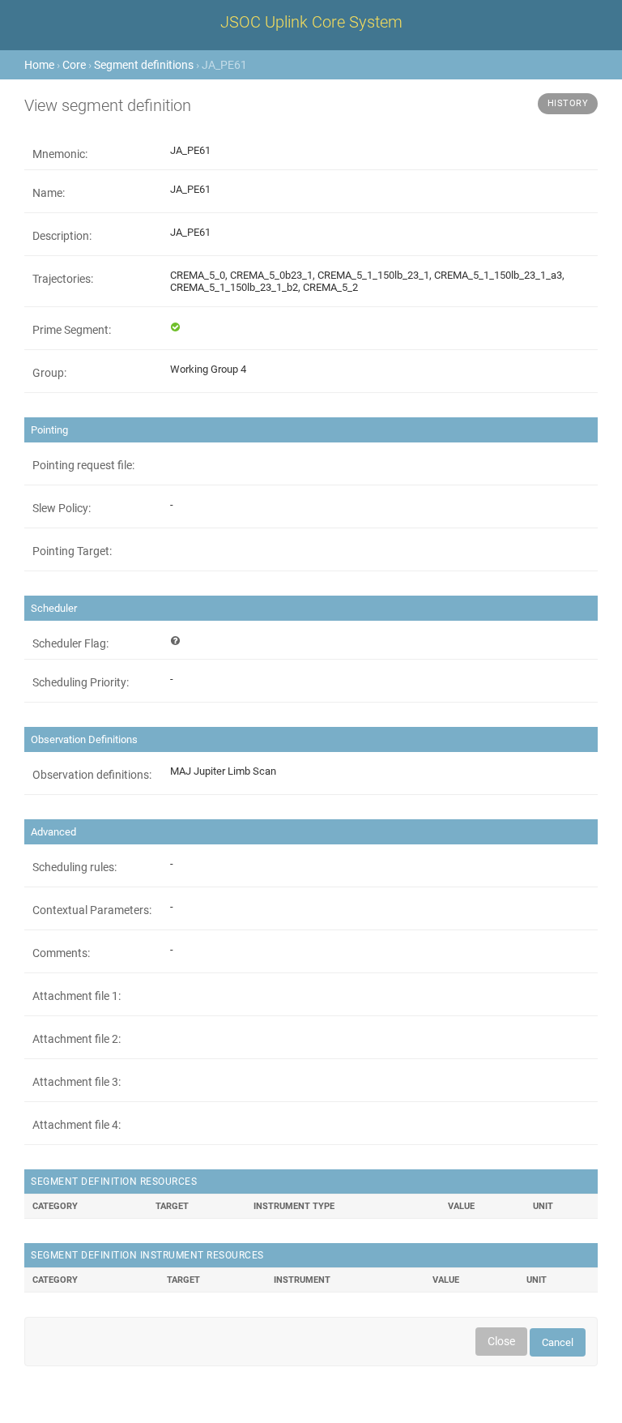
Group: (49, 372)
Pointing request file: (83, 465)
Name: (48, 192)
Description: (62, 235)
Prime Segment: (71, 329)
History (568, 103)
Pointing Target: (72, 551)
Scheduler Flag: (70, 643)
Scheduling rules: (74, 867)
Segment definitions (144, 64)
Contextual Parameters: (91, 910)
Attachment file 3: (76, 1081)
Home (39, 64)
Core (74, 64)
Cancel (557, 1342)
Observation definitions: (91, 774)
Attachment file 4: (76, 1124)
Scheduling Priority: (80, 682)
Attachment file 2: (76, 1038)
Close (501, 1341)
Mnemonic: (59, 153)
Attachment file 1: (76, 995)
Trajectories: (62, 278)
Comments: (61, 953)
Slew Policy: (61, 508)
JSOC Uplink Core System (311, 22)
